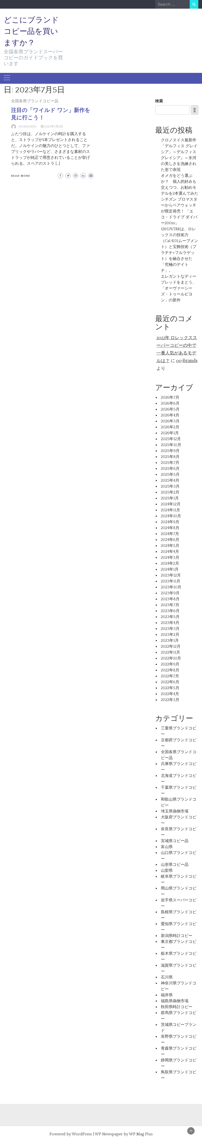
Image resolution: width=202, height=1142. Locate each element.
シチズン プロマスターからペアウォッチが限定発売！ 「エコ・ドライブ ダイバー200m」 (179, 211)
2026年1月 (170, 433)
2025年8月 (170, 457)
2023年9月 (170, 593)
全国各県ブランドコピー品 (34, 101)
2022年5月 (170, 688)
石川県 (167, 977)
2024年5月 (170, 545)
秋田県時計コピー (176, 1007)
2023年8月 (170, 599)
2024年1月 (170, 569)
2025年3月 (170, 486)
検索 (159, 101)
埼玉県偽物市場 (174, 811)
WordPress (82, 1134)
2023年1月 (170, 640)
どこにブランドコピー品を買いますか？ (31, 31)
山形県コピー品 (174, 864)
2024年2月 (170, 563)
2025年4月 (170, 480)
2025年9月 (170, 451)
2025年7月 (170, 462)
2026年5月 (170, 409)
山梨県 (167, 870)
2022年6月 (170, 682)
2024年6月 (170, 540)
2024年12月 (171, 504)
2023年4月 (170, 623)
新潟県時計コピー (176, 936)
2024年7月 (170, 534)
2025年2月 (170, 492)
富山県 (167, 847)
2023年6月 (170, 611)
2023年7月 (170, 605)
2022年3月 (170, 700)
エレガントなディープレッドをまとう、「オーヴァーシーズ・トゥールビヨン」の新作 (178, 288)
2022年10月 (171, 658)
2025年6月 (170, 468)
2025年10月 (171, 445)
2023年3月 (170, 628)
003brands (27, 126)
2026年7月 (170, 397)
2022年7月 (170, 676)
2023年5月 (170, 617)
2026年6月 (170, 403)
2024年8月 (170, 528)
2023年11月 (170, 581)
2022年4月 (170, 694)
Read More (20, 175)
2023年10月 (171, 587)
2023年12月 (171, 575)
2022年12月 (171, 646)
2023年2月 (170, 634)
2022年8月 (170, 670)
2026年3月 (170, 421)
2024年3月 (170, 557)
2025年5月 (170, 474)
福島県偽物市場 (174, 1001)
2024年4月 (170, 551)
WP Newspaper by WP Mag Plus (124, 1134)
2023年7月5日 (53, 126)
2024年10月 (171, 516)
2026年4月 (170, 415)
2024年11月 (170, 510)
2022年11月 (170, 652)
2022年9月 (170, 664)
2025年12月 (171, 439)
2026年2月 (170, 427)
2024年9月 (170, 522)
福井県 (167, 995)
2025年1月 (170, 498)
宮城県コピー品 (174, 841)
